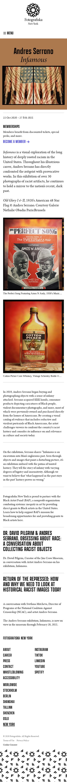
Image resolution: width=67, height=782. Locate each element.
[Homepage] (34, 13)
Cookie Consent (10, 745)
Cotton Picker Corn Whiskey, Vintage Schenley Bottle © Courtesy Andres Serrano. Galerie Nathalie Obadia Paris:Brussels (31, 376)
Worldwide (10, 685)
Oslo (6, 719)
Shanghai (9, 702)
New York (9, 724)
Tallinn (7, 708)
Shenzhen (8, 713)
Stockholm (10, 691)
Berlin (7, 696)
